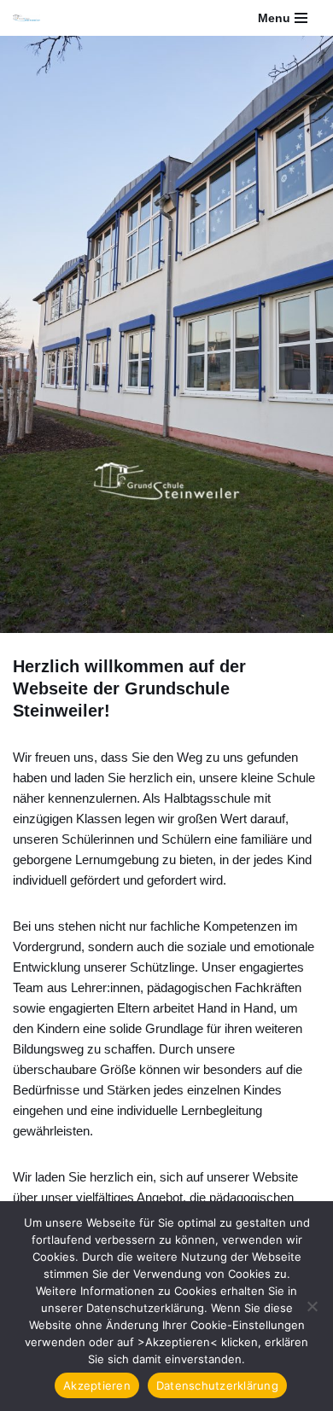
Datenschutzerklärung (217, 1385)
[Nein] (311, 1306)
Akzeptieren (97, 1385)
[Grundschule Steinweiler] (26, 18)
